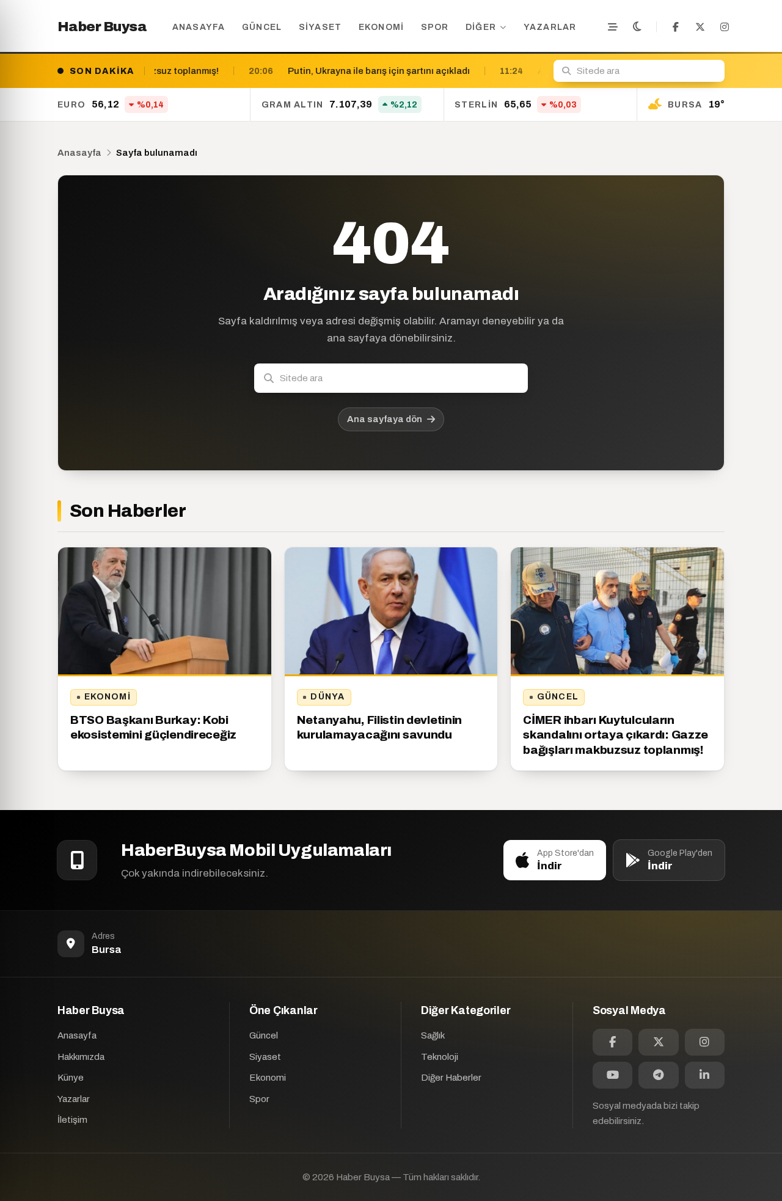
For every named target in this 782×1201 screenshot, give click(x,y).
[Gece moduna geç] (637, 27)
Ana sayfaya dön (384, 419)
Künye (70, 1077)
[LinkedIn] (705, 1075)
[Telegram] (658, 1075)
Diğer (481, 27)
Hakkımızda (80, 1057)
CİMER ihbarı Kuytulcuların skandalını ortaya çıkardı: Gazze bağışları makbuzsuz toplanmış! (615, 735)
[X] (700, 27)
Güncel (262, 27)
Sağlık (433, 1035)
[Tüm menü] (613, 27)
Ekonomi (381, 27)
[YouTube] (612, 1075)
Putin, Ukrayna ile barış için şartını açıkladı (272, 71)
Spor (435, 27)
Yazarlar (550, 27)
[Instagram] (725, 27)
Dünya (327, 696)
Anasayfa (198, 27)
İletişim (72, 1120)
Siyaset (320, 27)
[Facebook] (676, 27)
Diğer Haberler (451, 1077)
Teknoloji (439, 1057)
